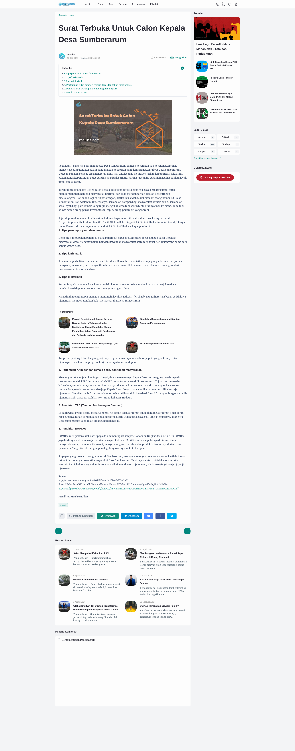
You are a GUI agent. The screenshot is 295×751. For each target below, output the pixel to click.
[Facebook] (160, 516)
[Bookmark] (61, 516)
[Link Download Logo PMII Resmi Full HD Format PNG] (202, 71)
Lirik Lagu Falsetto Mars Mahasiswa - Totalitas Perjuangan (213, 49)
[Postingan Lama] (58, 531)
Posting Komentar (83, 515)
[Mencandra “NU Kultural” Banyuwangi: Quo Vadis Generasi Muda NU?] (64, 352)
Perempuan (138, 4)
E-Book (226, 151)
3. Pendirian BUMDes (75, 92)
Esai (111, 4)
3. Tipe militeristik (73, 81)
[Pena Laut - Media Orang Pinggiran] (66, 4)
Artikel (88, 4)
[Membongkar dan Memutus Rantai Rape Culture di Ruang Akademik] (131, 559)
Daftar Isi (67, 68)
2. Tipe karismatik (73, 77)
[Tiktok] (132, 728)
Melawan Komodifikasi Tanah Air (90, 579)
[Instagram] (129, 728)
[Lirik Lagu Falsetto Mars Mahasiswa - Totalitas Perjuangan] (217, 39)
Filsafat (154, 4)
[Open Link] (236, 4)
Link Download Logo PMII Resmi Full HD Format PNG (223, 65)
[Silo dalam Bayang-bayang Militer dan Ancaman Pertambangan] (132, 327)
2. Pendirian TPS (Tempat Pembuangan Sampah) (90, 88)
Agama (202, 137)
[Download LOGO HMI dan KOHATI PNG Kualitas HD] (202, 118)
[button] (177, 58)
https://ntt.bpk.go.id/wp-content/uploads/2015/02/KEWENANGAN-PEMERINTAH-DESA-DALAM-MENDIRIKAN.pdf (118, 488)
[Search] (230, 4)
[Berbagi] (183, 516)
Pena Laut (219, 740)
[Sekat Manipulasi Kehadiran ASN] (132, 352)
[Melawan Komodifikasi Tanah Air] (64, 585)
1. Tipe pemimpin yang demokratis (82, 73)
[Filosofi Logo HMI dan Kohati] (202, 87)
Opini (101, 4)
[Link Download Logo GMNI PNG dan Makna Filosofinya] (202, 102)
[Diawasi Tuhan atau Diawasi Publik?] (131, 611)
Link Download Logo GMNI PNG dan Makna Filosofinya (221, 96)
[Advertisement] (209, 220)
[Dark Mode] (217, 4)
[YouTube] (138, 728)
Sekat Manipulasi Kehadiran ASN (157, 343)
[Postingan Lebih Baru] (187, 531)
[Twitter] (172, 516)
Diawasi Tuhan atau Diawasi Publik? (159, 606)
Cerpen (123, 4)
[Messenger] (148, 516)
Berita (201, 144)
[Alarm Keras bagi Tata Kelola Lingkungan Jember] (131, 585)
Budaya (226, 144)
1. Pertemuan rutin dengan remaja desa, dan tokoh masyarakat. (98, 85)
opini (64, 505)
